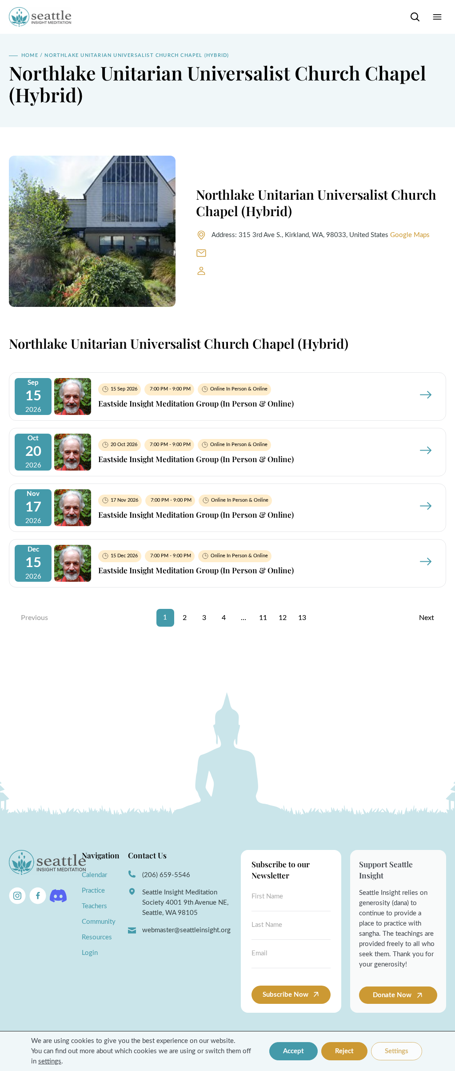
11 (263, 617)
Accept (293, 1051)
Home (29, 55)
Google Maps (410, 235)
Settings (396, 1051)
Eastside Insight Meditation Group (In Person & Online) (196, 403)
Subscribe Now (285, 994)
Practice (93, 890)
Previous (34, 617)
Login (90, 953)
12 (283, 617)
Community (99, 921)
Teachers (94, 906)
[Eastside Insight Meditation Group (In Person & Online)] (72, 413)
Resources (97, 937)
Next (426, 617)
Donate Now (393, 995)
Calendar (94, 875)
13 (302, 617)
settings (49, 1061)
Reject (344, 1051)
